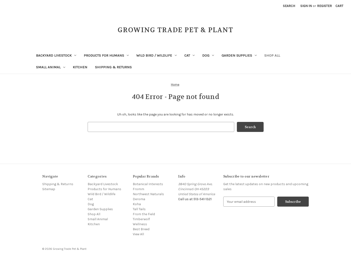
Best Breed (141, 229)
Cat (187, 55)
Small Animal (48, 67)
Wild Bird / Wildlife (154, 55)
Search (289, 6)
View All (138, 234)
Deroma (139, 199)
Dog (205, 55)
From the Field (144, 214)
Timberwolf (141, 219)
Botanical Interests (148, 184)
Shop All (272, 55)
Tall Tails (139, 209)
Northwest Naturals (148, 194)
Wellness (140, 224)
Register (324, 6)
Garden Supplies (237, 55)
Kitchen (80, 67)
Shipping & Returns (113, 67)
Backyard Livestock (54, 55)
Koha (137, 204)
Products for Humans (104, 55)
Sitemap (48, 189)
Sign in (306, 6)
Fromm (138, 189)
